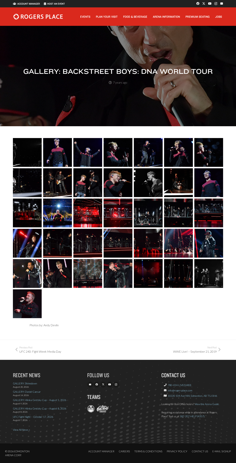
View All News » (21, 429)
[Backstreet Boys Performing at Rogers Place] (27, 152)
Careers (124, 451)
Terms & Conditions (148, 451)
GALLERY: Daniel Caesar (27, 391)
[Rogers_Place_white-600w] (38, 16)
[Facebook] (197, 3)
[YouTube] (209, 3)
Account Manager (101, 451)
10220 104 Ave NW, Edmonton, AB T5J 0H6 (192, 395)
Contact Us (200, 451)
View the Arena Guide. (207, 404)
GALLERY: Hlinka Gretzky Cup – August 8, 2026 (39, 408)
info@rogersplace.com (180, 390)
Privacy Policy (177, 451)
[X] (203, 3)
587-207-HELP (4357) (192, 416)
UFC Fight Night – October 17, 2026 (33, 416)
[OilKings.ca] (102, 411)
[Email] (221, 3)
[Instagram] (215, 3)
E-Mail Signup (221, 451)
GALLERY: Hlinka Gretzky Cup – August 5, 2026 (39, 400)
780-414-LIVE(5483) (179, 385)
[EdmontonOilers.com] (91, 411)
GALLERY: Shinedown (25, 383)
